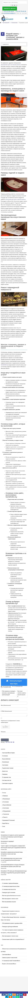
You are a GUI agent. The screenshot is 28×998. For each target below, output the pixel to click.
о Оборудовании (6, 811)
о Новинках (5, 795)
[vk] (16, 5)
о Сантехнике (5, 808)
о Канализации (6, 798)
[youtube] (14, 5)
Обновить (3, 731)
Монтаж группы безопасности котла (11, 895)
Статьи (4, 792)
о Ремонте (4, 817)
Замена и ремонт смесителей (9, 957)
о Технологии (14, 22)
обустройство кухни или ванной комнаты (11, 64)
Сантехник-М (6, 22)
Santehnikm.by (4, 365)
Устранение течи (6, 777)
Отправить (5, 740)
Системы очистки (6, 780)
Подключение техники (7, 768)
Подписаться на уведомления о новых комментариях (10, 721)
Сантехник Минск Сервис (8, 752)
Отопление (5, 755)
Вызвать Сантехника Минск (9, 963)
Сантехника (5, 765)
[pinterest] (12, 5)
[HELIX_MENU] (26, 18)
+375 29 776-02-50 (21, 11)
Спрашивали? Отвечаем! (8, 820)
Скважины (4, 774)
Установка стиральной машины (10, 883)
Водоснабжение (6, 759)
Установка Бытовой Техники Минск (11, 960)
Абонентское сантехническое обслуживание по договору (13, 950)
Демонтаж (5, 771)
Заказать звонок (10, 8)
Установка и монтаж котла (9, 889)
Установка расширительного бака (10, 886)
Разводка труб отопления (8, 892)
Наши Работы (5, 823)
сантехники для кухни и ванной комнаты (16, 199)
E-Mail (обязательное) (6, 711)
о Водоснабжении (6, 805)
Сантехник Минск (6, 954)
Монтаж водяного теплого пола (10, 898)
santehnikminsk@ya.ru (9, 13)
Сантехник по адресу (7, 783)
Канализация (5, 762)
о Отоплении (5, 801)
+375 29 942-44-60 (8, 11)
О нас (3, 826)
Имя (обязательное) (6, 705)
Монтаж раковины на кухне (9, 901)
